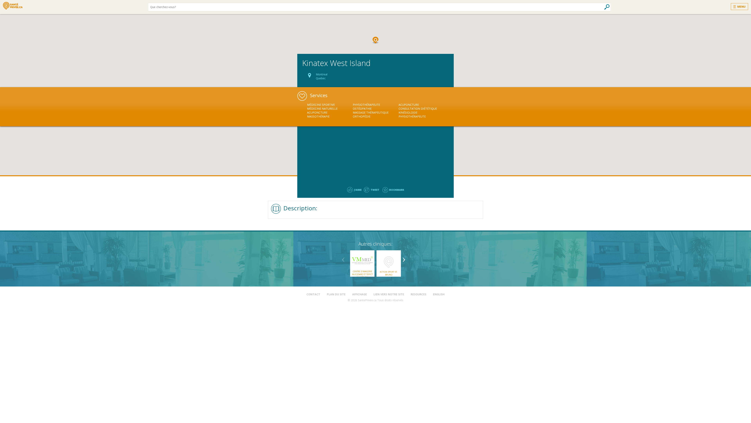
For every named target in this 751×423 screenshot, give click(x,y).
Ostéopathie (362, 108)
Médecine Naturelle (322, 108)
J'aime (358, 190)
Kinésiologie (408, 112)
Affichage (359, 294)
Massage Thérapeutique (371, 112)
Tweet (375, 190)
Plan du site (336, 294)
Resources (418, 294)
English (439, 294)
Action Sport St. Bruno (389, 273)
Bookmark (396, 190)
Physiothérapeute (366, 105)
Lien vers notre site (389, 294)
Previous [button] (343, 258)
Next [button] (404, 258)
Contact (313, 294)
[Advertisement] (375, 154)
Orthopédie (361, 116)
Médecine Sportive (321, 105)
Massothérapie (318, 116)
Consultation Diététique (418, 108)
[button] (375, 40)
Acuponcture (317, 112)
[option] (330, 110)
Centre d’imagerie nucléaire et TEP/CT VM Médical (362, 274)
